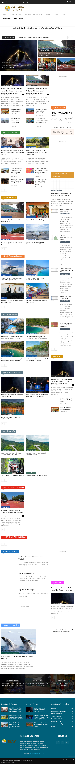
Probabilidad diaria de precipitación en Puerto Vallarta (66, 237)
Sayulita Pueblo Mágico (26, 590)
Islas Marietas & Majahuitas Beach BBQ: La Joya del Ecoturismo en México (12, 337)
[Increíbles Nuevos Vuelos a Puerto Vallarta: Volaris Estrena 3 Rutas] (5, 120)
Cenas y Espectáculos (8, 62)
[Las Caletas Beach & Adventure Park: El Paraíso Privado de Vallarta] (37, 349)
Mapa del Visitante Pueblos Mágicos (36, 220)
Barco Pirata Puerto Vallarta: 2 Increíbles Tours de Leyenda (33, 37)
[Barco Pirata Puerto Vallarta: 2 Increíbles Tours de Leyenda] (18, 55)
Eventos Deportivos (7, 147)
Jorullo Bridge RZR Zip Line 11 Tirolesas (12, 475)
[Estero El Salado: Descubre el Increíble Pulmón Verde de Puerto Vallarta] (45, 633)
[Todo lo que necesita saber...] (14, 8)
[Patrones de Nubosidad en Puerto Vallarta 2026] (54, 298)
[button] (71, 23)
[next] (72, 37)
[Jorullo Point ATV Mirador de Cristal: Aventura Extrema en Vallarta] (12, 443)
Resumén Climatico (56, 190)
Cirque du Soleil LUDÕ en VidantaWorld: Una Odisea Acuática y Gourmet (37, 395)
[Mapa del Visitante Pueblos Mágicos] (5, 111)
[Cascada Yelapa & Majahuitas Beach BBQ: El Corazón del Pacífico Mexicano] (37, 326)
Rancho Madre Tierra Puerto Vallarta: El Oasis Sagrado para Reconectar (37, 152)
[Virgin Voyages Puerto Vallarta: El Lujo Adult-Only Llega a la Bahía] (12, 268)
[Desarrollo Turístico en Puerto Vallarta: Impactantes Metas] (12, 291)
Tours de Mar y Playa (7, 333)
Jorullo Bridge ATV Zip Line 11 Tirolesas (37, 475)
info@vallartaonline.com (37, 753)
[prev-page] (2, 190)
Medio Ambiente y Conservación (10, 653)
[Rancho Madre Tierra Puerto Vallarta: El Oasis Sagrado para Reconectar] (37, 142)
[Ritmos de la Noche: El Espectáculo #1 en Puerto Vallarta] (12, 407)
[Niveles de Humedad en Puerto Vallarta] (54, 211)
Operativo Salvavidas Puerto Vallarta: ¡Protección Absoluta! (41, 111)
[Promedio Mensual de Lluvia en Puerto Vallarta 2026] (54, 270)
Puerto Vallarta (63, 62)
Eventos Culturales (31, 147)
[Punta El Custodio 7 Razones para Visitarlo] (9, 562)
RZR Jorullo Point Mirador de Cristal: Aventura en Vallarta (36, 453)
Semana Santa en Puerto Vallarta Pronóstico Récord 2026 (35, 278)
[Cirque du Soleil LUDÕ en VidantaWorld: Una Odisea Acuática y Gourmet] (37, 385)
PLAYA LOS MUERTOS (26, 573)
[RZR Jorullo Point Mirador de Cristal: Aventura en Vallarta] (37, 443)
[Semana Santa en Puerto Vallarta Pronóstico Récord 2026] (37, 268)
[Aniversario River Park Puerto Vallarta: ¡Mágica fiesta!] (56, 48)
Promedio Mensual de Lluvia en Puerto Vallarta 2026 (66, 270)
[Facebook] (67, 2)
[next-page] (5, 248)
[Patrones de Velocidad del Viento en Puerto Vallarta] (62, 185)
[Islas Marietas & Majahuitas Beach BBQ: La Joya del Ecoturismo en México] (12, 326)
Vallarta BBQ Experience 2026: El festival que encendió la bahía (17, 181)
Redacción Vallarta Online (9, 93)
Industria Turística (45, 50)
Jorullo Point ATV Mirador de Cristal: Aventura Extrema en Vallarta (11, 453)
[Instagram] (70, 2)
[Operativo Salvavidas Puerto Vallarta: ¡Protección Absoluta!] (66, 64)
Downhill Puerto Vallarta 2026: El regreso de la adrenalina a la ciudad (12, 152)
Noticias (4, 297)
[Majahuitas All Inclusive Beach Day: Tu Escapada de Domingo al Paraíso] (12, 349)
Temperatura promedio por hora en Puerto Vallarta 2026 (66, 325)
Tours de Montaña (6, 450)
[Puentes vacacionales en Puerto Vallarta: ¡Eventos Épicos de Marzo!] (30, 181)
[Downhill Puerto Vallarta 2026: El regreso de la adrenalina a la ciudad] (12, 142)
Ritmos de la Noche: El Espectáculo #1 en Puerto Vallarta (41, 724)
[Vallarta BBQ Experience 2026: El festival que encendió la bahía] (5, 181)
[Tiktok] (72, 2)
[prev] (68, 37)
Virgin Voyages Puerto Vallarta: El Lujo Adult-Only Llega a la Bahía (12, 278)
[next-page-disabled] (5, 190)
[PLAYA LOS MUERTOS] (9, 579)
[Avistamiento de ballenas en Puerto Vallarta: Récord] (18, 641)
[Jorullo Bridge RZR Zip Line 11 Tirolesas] (12, 466)
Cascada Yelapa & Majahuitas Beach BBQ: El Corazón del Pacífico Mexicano (36, 337)
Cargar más (24, 606)
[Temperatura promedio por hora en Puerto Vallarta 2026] (54, 324)
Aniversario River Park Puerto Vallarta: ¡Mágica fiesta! (37, 90)
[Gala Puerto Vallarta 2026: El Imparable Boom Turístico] (37, 291)
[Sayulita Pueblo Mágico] (9, 595)
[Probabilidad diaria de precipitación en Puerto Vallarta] (54, 237)
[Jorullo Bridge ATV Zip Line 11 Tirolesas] (37, 466)
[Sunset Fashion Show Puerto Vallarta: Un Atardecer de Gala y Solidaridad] (5, 170)
